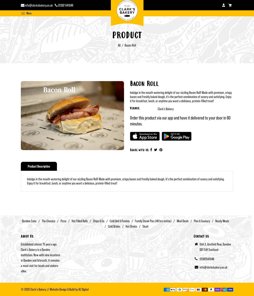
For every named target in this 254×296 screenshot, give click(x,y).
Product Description (39, 166)
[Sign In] (224, 5)
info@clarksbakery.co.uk (38, 5)
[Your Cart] (230, 5)
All (119, 45)
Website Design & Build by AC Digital (69, 289)
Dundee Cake (29, 221)
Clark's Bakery (166, 109)
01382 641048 (65, 5)
